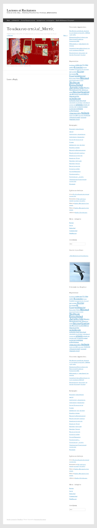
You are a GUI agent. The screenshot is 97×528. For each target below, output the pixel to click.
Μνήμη (78, 78)
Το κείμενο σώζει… (74, 174)
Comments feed (73, 231)
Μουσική (84, 78)
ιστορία (79, 104)
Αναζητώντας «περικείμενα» (77, 134)
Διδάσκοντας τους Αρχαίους (77, 145)
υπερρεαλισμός (75, 117)
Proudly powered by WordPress (15, 519)
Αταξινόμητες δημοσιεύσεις (77, 137)
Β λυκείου (78, 67)
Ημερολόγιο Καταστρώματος (77, 150)
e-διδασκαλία (15, 20)
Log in (71, 225)
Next (65, 35)
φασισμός (83, 117)
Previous (10, 35)
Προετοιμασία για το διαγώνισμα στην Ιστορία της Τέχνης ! (41, 33)
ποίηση (85, 113)
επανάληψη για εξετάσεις (76, 102)
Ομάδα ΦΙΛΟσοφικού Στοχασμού (65, 20)
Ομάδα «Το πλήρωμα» (81, 212)
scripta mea (78, 65)
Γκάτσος (85, 67)
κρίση (71, 109)
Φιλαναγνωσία (77, 94)
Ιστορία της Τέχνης (74, 158)
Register (71, 223)
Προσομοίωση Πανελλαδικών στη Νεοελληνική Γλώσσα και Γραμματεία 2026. (78, 39)
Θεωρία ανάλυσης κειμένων (77, 153)
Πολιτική (77, 91)
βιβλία (86, 94)
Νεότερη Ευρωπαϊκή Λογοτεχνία (76, 84)
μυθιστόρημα (74, 111)
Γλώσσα (71, 69)
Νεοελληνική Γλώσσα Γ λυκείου (76, 80)
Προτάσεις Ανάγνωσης (75, 161)
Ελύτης (80, 71)
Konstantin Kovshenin (40, 519)
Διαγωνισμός (73, 72)
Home (8, 20)
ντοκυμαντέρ (75, 113)
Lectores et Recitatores (21, 10)
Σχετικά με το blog (74, 169)
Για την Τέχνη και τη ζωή (28, 20)
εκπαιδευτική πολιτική (77, 100)
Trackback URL (27, 65)
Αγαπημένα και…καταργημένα (45, 20)
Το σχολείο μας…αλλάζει (76, 177)
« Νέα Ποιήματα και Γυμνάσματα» (78, 256)
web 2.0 (71, 131)
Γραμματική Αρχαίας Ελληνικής (81, 69)
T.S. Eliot (85, 65)
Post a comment (10, 65)
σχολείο (87, 115)
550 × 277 (22, 33)
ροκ (76, 115)
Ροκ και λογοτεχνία (74, 166)
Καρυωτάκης (72, 78)
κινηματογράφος (82, 107)
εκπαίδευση (75, 98)
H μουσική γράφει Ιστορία (76, 129)
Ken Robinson (72, 65)
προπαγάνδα (72, 115)
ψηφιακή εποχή (74, 119)
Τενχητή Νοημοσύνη (75, 171)
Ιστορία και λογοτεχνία (75, 155)
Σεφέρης (85, 91)
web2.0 (71, 67)
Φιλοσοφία (72, 184)
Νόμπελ (86, 88)
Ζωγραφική (72, 74)
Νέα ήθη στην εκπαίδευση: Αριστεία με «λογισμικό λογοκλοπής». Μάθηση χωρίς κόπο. (79, 32)
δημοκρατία (74, 96)
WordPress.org (73, 233)
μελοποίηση (78, 108)
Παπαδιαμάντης (75, 90)
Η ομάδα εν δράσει (74, 147)
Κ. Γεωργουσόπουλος (77, 74)
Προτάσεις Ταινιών (74, 163)
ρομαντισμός (81, 115)
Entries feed (72, 228)
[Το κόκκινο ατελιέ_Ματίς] (33, 64)
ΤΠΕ (70, 94)
